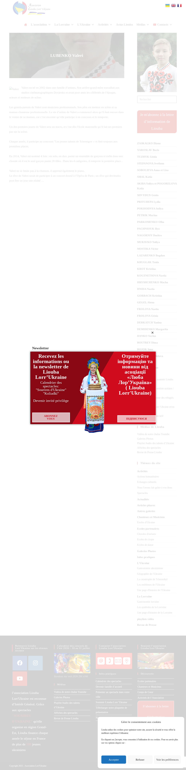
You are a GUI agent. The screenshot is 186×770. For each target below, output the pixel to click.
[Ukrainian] (167, 5)
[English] (173, 5)
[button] (152, 332)
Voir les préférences (167, 759)
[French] (179, 5)
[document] (93, 385)
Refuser (140, 759)
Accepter (114, 759)
